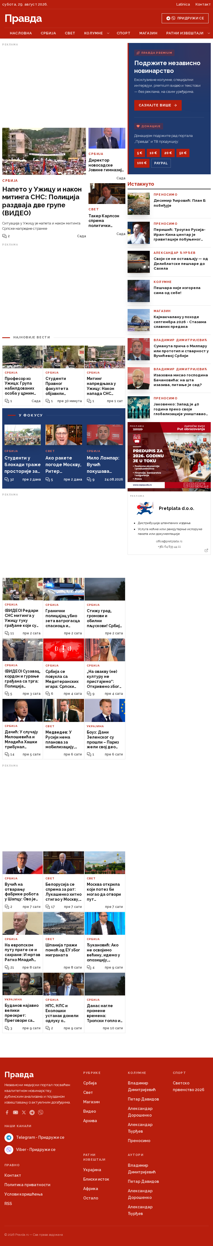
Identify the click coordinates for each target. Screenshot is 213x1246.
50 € (183, 153)
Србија (48, 33)
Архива (90, 1121)
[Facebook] (6, 1112)
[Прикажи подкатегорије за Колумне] (108, 33)
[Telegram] (32, 1112)
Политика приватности (27, 1185)
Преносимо (139, 1140)
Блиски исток (96, 1179)
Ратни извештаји (185, 33)
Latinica (183, 4)
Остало (90, 1198)
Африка (90, 1188)
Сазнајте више (155, 105)
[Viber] (40, 1112)
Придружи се (191, 18)
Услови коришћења (23, 1194)
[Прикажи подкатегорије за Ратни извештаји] (209, 33)
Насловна (21, 33)
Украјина (92, 1170)
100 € (142, 163)
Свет (70, 33)
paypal (161, 163)
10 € (153, 153)
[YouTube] (15, 1112)
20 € (168, 153)
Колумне (93, 33)
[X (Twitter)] (24, 1112)
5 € (139, 153)
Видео (89, 1111)
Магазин (149, 33)
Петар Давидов (143, 1099)
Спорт (124, 33)
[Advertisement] (63, 87)
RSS (8, 1203)
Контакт (203, 4)
